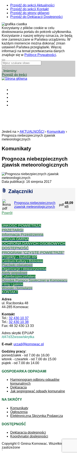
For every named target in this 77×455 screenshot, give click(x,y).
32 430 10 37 (19, 318)
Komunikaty (56, 131)
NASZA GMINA (22, 93)
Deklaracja (18, 387)
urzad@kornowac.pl (28, 344)
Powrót (7, 213)
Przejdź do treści (14, 75)
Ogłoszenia (19, 412)
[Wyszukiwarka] (3, 68)
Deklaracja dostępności (28, 432)
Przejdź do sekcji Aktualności (32, 5)
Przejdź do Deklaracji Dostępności (36, 17)
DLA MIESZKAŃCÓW (27, 97)
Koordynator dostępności (29, 436)
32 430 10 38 (19, 322)
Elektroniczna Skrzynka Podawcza (36, 416)
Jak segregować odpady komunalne (37, 391)
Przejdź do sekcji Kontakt (29, 9)
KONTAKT (18, 105)
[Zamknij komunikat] (3, 60)
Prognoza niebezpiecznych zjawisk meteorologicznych (34, 204)
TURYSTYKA (20, 101)
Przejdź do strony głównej (29, 13)
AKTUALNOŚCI (22, 90)
